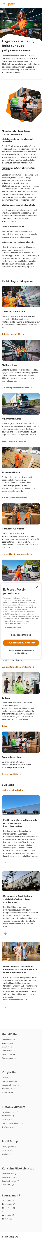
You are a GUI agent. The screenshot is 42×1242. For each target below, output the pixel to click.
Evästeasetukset (8, 1127)
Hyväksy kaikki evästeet (21, 642)
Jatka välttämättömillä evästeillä (21, 651)
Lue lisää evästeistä (12, 628)
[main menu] (4, 4)
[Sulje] (37, 586)
